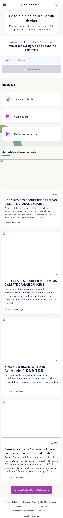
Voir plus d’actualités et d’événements (32, 490)
